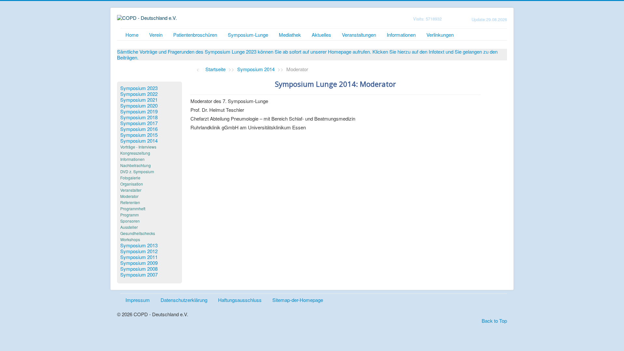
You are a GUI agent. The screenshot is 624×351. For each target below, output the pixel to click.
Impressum (137, 299)
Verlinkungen (440, 34)
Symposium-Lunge (248, 34)
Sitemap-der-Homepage (297, 299)
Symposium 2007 (139, 275)
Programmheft (132, 208)
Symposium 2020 (139, 106)
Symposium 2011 (139, 257)
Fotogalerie (130, 177)
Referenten (130, 202)
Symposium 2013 (139, 245)
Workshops (130, 239)
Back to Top (494, 320)
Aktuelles (321, 34)
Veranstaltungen (359, 34)
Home (131, 34)
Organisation (131, 184)
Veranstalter (130, 190)
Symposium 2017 (139, 123)
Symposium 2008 (139, 269)
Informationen (401, 34)
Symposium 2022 (139, 94)
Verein (155, 34)
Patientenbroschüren (195, 34)
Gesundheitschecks (137, 233)
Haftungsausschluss (240, 299)
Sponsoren (130, 221)
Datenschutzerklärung (184, 299)
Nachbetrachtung (135, 165)
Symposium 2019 (139, 111)
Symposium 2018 (139, 117)
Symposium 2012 (139, 251)
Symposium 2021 (139, 100)
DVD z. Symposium (137, 171)
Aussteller (129, 227)
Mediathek (290, 34)
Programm (129, 214)
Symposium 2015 (139, 135)
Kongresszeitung (135, 153)
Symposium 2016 (139, 129)
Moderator (129, 196)
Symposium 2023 (139, 88)
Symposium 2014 (139, 141)
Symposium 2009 (139, 263)
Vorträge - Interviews (138, 147)
